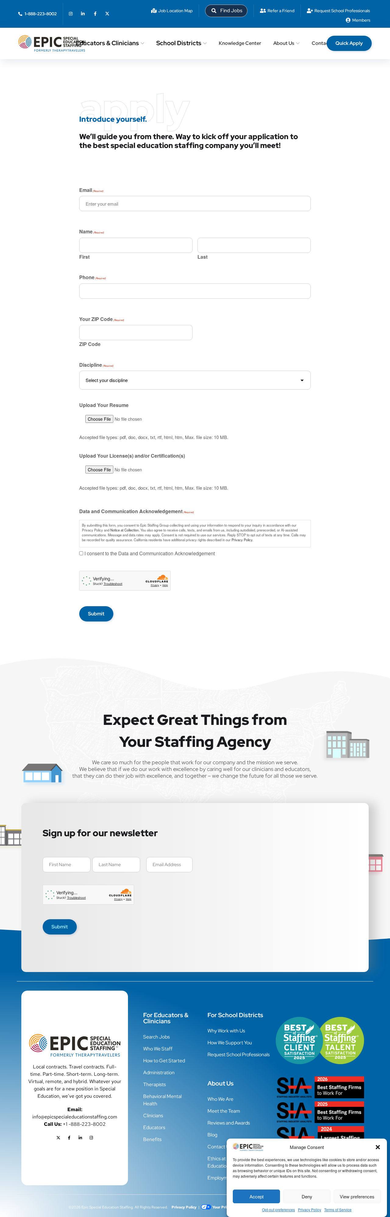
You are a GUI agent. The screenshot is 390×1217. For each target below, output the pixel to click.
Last (202, 256)
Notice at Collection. (125, 529)
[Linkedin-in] (83, 13)
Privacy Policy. (242, 539)
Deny (307, 1196)
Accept (257, 1196)
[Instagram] (70, 13)
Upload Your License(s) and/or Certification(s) (132, 456)
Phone (92, 277)
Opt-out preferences (278, 1209)
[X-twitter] (107, 13)
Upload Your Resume (104, 405)
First (84, 256)
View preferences (357, 1196)
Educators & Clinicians (107, 43)
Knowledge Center (240, 43)
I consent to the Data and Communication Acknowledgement (149, 554)
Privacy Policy (309, 1209)
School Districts (178, 43)
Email (91, 190)
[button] (378, 1147)
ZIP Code (90, 343)
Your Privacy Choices (230, 1207)
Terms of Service (338, 1209)
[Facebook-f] (95, 13)
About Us (283, 43)
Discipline (96, 365)
